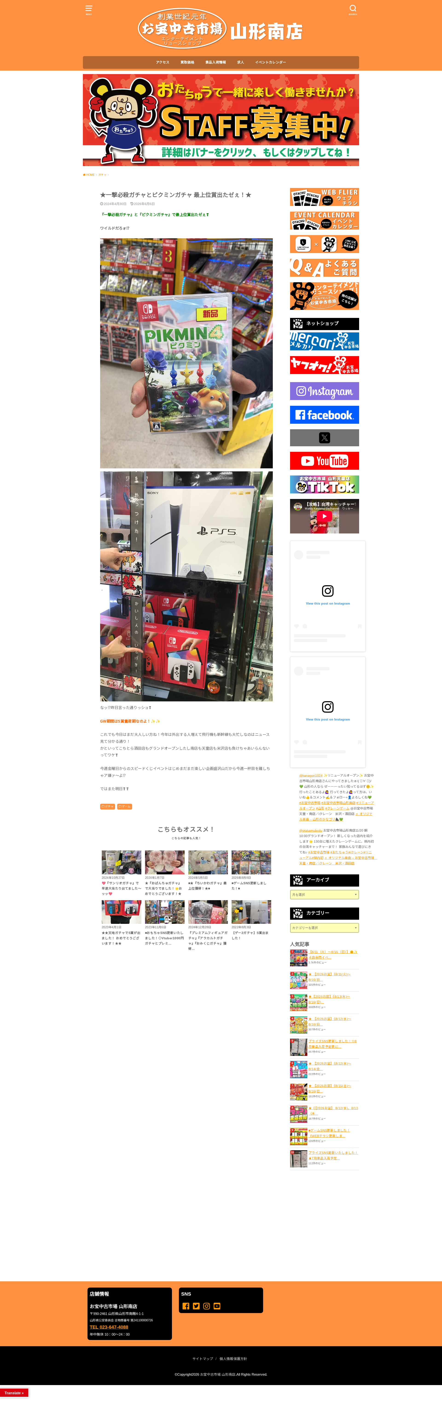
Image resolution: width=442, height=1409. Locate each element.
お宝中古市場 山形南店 (218, 1374)
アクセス (162, 62)
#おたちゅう (339, 852)
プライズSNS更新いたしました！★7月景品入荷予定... (333, 1155)
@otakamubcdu (310, 830)
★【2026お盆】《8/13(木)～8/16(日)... (329, 999)
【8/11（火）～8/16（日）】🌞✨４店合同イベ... (333, 954)
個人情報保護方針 (233, 1359)
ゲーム (126, 806)
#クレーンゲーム (337, 808)
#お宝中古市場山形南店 (338, 803)
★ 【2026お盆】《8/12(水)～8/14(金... (329, 1066)
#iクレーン (355, 852)
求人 (240, 62)
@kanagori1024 (311, 775)
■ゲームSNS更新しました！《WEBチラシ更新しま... (329, 1133)
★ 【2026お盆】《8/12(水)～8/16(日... (329, 1021)
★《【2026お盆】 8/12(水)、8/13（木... (333, 1110)
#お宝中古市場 (309, 803)
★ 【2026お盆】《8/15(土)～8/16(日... (329, 1088)
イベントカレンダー (270, 62)
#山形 (320, 808)
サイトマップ (202, 1359)
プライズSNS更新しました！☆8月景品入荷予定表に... (332, 1044)
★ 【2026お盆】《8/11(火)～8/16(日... (329, 977)
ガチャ (109, 806)
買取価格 (187, 62)
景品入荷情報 (215, 62)
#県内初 (317, 858)
